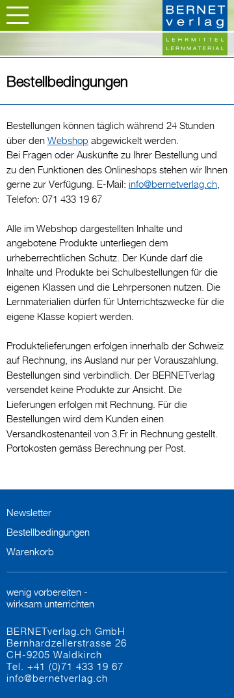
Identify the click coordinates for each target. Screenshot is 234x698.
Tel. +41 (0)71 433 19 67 (65, 666)
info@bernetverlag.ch (173, 184)
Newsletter (28, 512)
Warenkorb (30, 551)
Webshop (67, 140)
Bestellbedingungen (48, 532)
